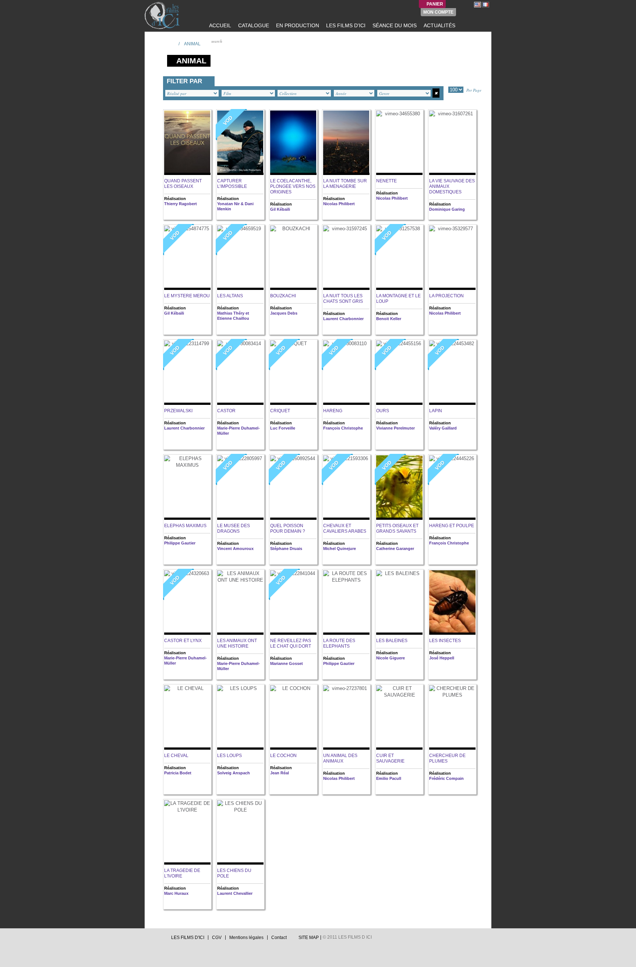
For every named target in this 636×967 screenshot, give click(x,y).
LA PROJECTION (446, 295)
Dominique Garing (447, 209)
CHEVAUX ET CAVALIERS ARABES (344, 528)
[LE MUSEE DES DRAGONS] (240, 487)
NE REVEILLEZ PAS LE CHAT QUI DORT (290, 643)
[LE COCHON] (293, 717)
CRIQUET (280, 410)
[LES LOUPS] (240, 717)
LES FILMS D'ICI (345, 25)
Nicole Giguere (390, 658)
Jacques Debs (283, 313)
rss (162, 939)
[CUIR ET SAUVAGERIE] (399, 717)
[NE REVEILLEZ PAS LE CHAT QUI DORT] (293, 602)
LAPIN (435, 410)
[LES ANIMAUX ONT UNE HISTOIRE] (240, 602)
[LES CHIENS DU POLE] (240, 832)
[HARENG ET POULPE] (452, 487)
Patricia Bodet (177, 773)
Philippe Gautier (179, 543)
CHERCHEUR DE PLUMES (447, 758)
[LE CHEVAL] (187, 717)
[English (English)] (477, 4)
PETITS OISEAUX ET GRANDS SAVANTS (397, 528)
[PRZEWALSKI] (187, 372)
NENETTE (386, 180)
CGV (217, 937)
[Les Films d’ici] (163, 15)
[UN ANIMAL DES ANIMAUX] (346, 717)
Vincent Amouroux (235, 548)
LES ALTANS (230, 295)
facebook (155, 939)
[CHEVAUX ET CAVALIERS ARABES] (346, 487)
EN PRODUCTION (297, 25)
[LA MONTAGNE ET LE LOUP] (399, 257)
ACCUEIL (219, 25)
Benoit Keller (388, 318)
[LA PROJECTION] (452, 257)
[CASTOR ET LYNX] (187, 602)
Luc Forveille (282, 428)
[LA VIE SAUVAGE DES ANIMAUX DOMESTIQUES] (452, 143)
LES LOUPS (229, 755)
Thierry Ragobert (180, 204)
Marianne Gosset (286, 663)
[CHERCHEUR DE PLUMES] (452, 717)
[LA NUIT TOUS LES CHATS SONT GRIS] (346, 257)
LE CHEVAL (176, 755)
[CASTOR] (240, 372)
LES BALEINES (391, 640)
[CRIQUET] (293, 372)
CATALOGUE (253, 25)
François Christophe (343, 428)
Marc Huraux (176, 893)
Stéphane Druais (286, 548)
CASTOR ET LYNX (183, 640)
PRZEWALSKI (178, 410)
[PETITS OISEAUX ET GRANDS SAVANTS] (399, 487)
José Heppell (441, 658)
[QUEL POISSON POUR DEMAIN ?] (293, 487)
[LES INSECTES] (452, 602)
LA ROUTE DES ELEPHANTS (339, 643)
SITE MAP (308, 937)
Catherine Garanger (395, 548)
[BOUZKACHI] (293, 257)
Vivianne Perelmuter (395, 428)
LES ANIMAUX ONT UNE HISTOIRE (237, 643)
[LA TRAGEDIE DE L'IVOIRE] (187, 832)
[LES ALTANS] (240, 257)
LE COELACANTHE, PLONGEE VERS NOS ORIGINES (292, 186)
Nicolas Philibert (339, 204)
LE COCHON (283, 755)
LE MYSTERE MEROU (187, 295)
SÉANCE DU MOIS (394, 25)
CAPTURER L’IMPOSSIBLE (232, 183)
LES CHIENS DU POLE (234, 873)
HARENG (332, 410)
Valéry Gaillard (443, 428)
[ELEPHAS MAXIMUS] (187, 487)
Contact (279, 937)
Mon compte (438, 12)
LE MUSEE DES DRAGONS (233, 528)
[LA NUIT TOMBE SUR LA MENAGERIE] (346, 143)
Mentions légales (246, 937)
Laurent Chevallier (234, 893)
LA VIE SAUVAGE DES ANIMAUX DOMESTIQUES (452, 186)
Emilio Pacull (388, 778)
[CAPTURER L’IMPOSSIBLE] (240, 143)
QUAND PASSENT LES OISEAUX (183, 183)
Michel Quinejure (339, 548)
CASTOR (226, 410)
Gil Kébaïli (280, 209)
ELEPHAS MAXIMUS (185, 525)
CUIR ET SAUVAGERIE (390, 758)
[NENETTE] (399, 143)
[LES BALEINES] (399, 602)
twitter (148, 939)
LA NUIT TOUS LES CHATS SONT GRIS (343, 298)
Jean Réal (279, 773)
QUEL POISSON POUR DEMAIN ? (287, 528)
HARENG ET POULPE (451, 525)
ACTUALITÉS (438, 25)
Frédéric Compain (446, 778)
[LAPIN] (452, 372)
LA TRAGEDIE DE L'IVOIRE (182, 873)
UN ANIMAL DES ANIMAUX (340, 758)
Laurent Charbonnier (343, 318)
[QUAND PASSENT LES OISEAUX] (187, 143)
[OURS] (399, 372)
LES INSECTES (445, 640)
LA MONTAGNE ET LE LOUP (398, 298)
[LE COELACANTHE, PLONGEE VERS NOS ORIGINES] (293, 143)
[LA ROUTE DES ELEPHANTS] (346, 602)
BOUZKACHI (283, 295)
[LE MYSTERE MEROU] (187, 257)
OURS (382, 410)
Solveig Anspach (233, 773)
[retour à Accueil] (170, 43)
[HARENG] (346, 372)
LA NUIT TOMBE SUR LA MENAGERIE (345, 183)
